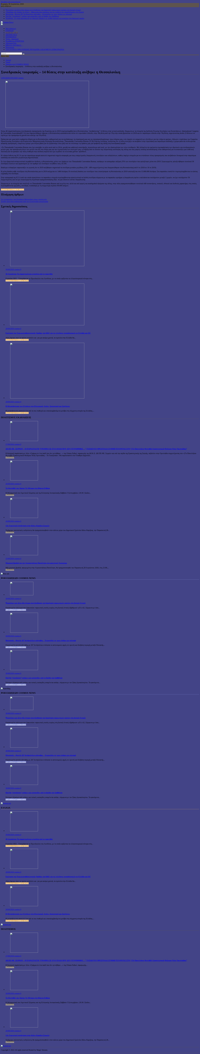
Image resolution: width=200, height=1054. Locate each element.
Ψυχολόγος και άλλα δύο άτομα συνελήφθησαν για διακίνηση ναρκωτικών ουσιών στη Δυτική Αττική (43, 10)
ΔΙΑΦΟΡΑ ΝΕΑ (12, 33)
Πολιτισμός (10, 47)
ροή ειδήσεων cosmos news (16, 610)
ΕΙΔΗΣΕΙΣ (10, 31)
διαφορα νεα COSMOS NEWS (12, 190)
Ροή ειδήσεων (11, 29)
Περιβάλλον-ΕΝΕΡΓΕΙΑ (15, 41)
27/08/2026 (10, 444)
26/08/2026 (10, 484)
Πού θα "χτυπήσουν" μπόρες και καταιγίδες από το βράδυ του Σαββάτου (32, 16)
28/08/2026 (10, 329)
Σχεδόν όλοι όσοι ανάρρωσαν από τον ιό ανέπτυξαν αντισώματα (24, 201)
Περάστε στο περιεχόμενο (10, 2)
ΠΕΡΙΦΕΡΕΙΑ (11, 37)
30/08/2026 (10, 269)
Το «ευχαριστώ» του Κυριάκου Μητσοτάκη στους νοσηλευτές (24, 199)
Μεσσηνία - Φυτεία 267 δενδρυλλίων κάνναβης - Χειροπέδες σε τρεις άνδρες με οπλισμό (39, 14)
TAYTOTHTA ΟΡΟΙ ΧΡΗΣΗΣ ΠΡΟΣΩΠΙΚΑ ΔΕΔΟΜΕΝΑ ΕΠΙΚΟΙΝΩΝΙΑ (35, 49)
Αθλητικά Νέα (11, 43)
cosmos (20, 78)
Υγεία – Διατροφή (12, 39)
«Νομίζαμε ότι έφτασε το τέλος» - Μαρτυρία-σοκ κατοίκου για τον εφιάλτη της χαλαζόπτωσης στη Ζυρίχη (45, 12)
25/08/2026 (10, 559)
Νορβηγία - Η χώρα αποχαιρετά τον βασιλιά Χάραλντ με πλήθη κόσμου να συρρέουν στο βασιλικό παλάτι (45, 18)
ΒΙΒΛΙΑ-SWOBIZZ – (14, 45)
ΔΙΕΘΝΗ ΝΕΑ (11, 35)
